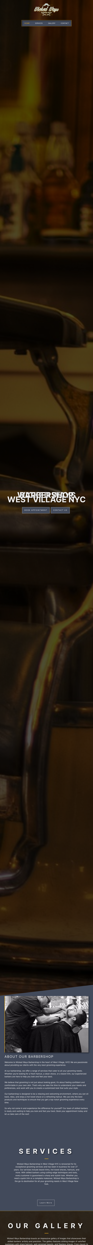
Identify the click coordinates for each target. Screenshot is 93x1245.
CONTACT (65, 23)
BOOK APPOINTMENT (35, 510)
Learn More (46, 1203)
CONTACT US (60, 510)
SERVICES (39, 23)
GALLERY (51, 23)
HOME (27, 23)
